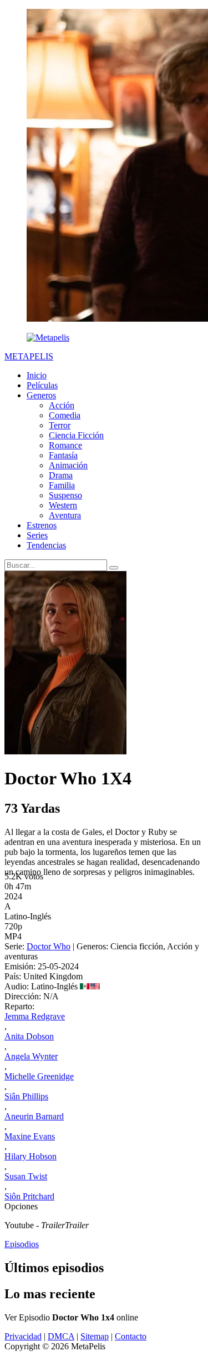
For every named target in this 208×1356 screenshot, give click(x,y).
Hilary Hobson (30, 1156)
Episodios (21, 1244)
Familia (62, 485)
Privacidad (23, 1336)
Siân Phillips (26, 1096)
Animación (68, 465)
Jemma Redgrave (34, 1016)
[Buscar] (113, 567)
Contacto (130, 1336)
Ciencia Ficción (76, 435)
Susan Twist (25, 1176)
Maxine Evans (29, 1136)
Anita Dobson (29, 1036)
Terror (59, 425)
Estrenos (42, 525)
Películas (42, 385)
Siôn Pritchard (29, 1196)
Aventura (65, 515)
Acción (61, 405)
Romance (65, 445)
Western (63, 505)
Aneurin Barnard (34, 1116)
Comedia (64, 415)
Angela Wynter (31, 1056)
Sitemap (94, 1336)
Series (37, 535)
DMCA (61, 1336)
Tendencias (46, 545)
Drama (61, 475)
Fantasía (63, 455)
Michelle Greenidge (39, 1076)
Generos (41, 395)
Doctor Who (48, 946)
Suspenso (65, 495)
